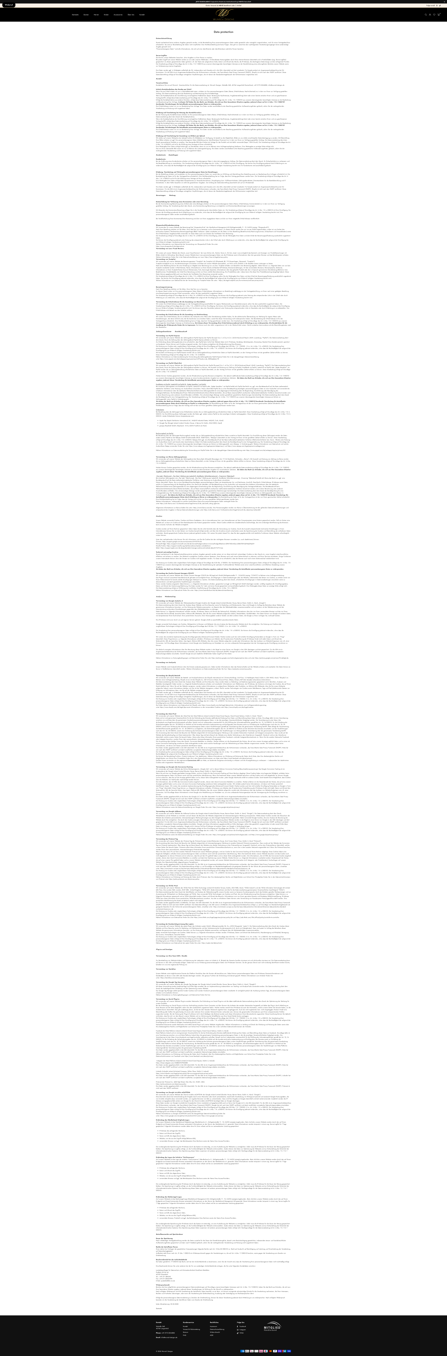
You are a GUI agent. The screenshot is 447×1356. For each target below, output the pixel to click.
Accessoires (118, 14)
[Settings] (430, 15)
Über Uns (131, 14)
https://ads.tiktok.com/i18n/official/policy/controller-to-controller (257, 917)
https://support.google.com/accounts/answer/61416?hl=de (182, 541)
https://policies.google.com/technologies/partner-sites (230, 658)
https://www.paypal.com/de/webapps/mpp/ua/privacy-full (265, 450)
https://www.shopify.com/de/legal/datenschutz (217, 705)
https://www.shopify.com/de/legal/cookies (239, 707)
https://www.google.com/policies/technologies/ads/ (230, 835)
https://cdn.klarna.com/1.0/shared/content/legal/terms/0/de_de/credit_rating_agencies (190, 503)
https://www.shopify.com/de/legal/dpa (173, 707)
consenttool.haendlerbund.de (179, 577)
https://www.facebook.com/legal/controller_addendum (189, 1037)
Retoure (185, 1332)
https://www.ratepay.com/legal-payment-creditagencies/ (246, 446)
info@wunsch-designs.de (169, 1337)
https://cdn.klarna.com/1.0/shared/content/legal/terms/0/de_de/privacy (228, 510)
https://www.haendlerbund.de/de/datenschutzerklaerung (214, 590)
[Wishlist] (434, 15)
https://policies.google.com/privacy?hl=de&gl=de (271, 658)
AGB (211, 1335)
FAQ (184, 1335)
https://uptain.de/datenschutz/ (212, 943)
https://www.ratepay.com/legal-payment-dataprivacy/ (206, 446)
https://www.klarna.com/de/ (202, 508)
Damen (86, 14)
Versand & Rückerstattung (191, 1329)
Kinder (106, 14)
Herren (96, 14)
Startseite (75, 14)
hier (209, 995)
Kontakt (142, 14)
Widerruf (9, 4)
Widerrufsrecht (215, 1332)
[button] (438, 15)
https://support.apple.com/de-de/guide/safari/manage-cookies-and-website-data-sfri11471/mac (192, 548)
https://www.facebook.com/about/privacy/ (238, 758)
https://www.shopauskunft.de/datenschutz (170, 246)
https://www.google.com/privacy (212, 1116)
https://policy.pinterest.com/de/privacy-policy (184, 879)
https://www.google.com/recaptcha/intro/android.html (178, 1116)
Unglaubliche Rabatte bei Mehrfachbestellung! (223, 1)
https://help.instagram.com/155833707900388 (172, 1063)
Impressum (213, 1326)
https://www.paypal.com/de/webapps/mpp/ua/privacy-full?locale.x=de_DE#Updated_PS (189, 359)
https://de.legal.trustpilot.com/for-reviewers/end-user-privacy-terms (241, 280)
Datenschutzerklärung (217, 1329)
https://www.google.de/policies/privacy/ (226, 807)
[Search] (426, 15)
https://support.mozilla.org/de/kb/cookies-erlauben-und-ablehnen (188, 546)
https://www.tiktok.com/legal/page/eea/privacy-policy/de (213, 917)
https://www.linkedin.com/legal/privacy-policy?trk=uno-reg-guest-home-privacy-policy (184, 1073)
